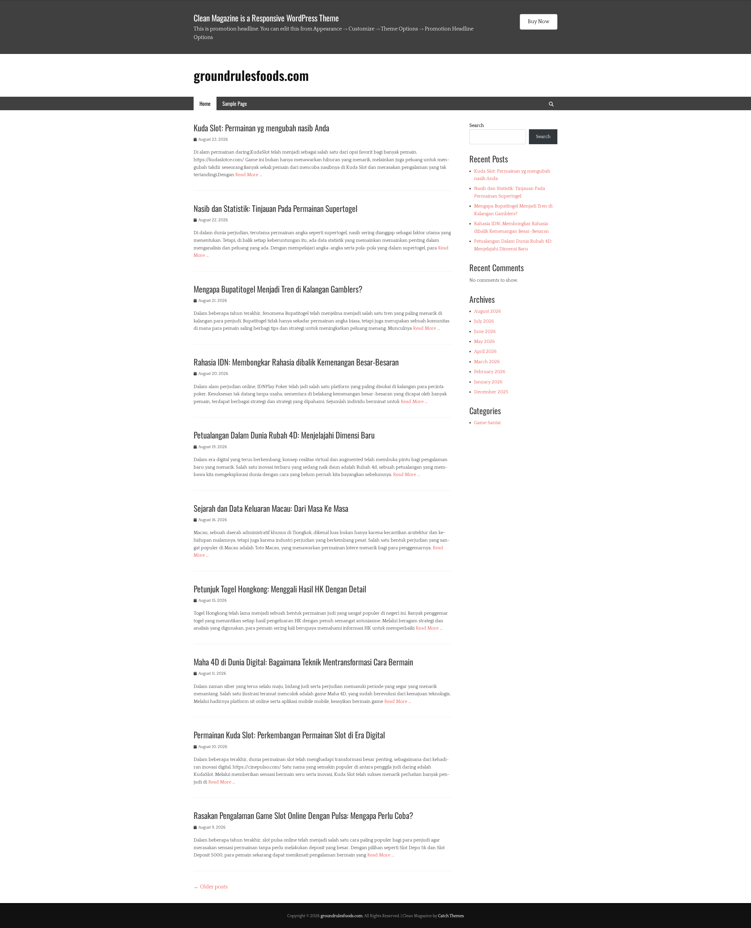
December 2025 (491, 392)
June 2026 (485, 331)
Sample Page (234, 103)
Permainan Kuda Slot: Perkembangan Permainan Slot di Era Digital (289, 735)
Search (476, 125)
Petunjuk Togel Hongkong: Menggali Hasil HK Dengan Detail (280, 589)
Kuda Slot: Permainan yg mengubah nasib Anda (261, 128)
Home (205, 103)
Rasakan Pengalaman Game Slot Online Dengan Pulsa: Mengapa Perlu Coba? (303, 815)
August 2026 (487, 311)
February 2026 (489, 371)
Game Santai (487, 422)
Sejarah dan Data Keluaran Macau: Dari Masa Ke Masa (271, 508)
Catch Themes (451, 916)
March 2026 (487, 361)
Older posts (211, 887)
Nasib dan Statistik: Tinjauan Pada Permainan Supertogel (275, 208)
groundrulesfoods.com (251, 75)
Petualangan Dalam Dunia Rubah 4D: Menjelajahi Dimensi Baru (284, 435)
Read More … (248, 174)
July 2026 (484, 321)
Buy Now (538, 22)
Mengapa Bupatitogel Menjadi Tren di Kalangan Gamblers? (278, 289)
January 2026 (488, 382)
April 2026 (485, 351)
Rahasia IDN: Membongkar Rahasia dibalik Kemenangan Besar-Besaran (296, 362)
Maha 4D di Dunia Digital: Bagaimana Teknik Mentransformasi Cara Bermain (303, 662)
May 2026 (484, 341)
